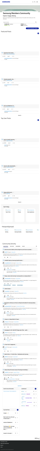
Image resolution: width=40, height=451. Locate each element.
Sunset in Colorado (7, 433)
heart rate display (20, 285)
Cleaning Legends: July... (9, 79)
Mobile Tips (8, 193)
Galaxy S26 (13, 252)
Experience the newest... (9, 52)
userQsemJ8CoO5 (8, 306)
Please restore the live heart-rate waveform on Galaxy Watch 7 (17, 276)
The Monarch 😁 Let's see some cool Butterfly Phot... (8, 428)
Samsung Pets (14, 347)
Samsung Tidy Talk (9, 80)
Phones (19, 212)
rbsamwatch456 (7, 278)
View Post (21, 255)
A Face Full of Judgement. (9, 344)
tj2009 (6, 252)
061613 (6, 332)
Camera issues (7, 288)
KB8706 (6, 356)
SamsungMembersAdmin (8, 58)
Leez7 (6, 347)
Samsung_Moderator (11, 379)
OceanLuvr (7, 321)
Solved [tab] (23, 246)
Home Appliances (30, 212)
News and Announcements (11, 106)
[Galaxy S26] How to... (8, 192)
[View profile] (3, 252)
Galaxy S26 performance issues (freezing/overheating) (16, 369)
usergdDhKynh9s (9, 269)
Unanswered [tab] (18, 246)
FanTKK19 (6, 372)
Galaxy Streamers (29, 231)
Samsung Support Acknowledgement (9, 391)
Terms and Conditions (4, 443)
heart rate (13, 285)
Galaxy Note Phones (9, 140)
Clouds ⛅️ (5, 413)
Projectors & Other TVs (10, 167)
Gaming (6, 231)
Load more (19, 385)
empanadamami (6, 171)
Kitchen (14, 332)
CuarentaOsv (7, 291)
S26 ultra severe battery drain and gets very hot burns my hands (17, 249)
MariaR (5, 145)
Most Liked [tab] (12, 246)
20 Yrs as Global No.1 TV (9, 105)
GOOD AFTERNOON (7, 422)
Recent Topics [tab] (5, 246)
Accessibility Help (3, 441)
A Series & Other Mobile (21, 306)
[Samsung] (6, 1)
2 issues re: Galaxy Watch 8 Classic (11, 319)
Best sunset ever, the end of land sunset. (8, 417)
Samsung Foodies (18, 231)
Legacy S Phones (16, 372)
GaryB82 (7, 296)
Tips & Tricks (8, 212)
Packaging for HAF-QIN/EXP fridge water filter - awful (15, 330)
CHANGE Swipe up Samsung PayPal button (13, 260)
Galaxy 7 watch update (7, 285)
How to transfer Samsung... (9, 139)
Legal (1, 447)
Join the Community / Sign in (32, 28)
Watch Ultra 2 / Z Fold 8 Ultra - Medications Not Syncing (16, 354)
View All (19, 115)
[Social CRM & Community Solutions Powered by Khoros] (37, 438)
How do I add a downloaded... (10, 166)
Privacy (1, 445)
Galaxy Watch (18, 278)
